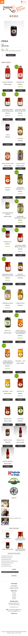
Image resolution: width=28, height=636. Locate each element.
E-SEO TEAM (18, 633)
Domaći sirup (5, 559)
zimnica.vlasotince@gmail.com (15, 609)
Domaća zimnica (6, 562)
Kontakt (14, 598)
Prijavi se (25, 1)
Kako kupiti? (14, 585)
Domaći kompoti (6, 556)
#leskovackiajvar (9, 572)
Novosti (14, 498)
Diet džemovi (5, 564)
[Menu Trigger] (2, 2)
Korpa (24, 3)
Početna (14, 592)
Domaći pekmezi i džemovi (8, 561)
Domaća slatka (5, 557)
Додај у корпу (11, 55)
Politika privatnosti (14, 588)
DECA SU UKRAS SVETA (15, 518)
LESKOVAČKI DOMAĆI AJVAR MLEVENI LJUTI (20, 539)
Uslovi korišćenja (14, 586)
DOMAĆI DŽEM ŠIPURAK (7, 549)
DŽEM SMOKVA (7, 538)
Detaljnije (8, 90)
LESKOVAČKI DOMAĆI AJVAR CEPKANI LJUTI (20, 550)
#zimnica (16, 572)
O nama (14, 594)
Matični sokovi (5, 566)
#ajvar (3, 572)
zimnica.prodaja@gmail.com (14, 611)
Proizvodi (14, 595)
